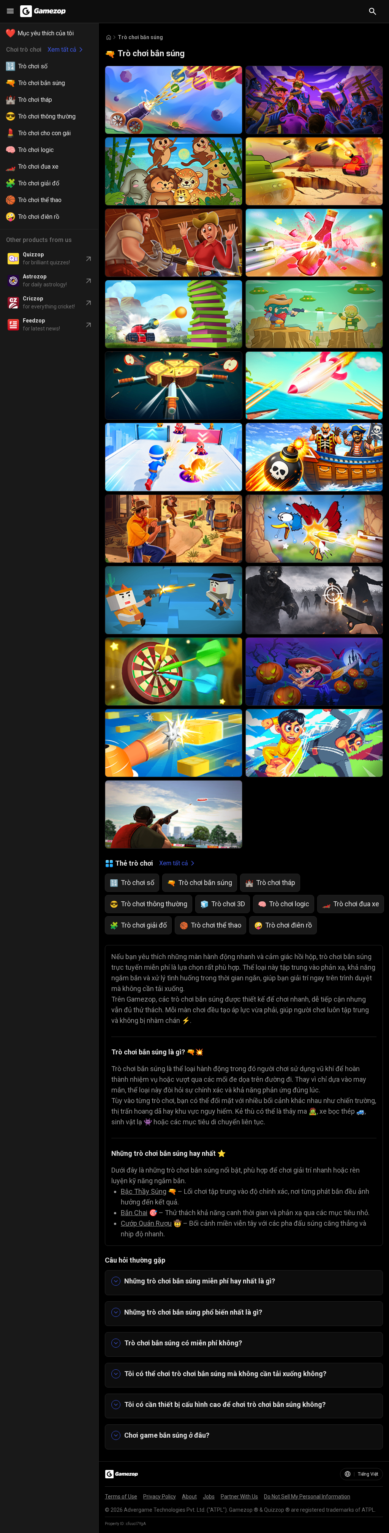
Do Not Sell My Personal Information (307, 1496)
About (189, 1496)
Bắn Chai (134, 1213)
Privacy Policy (159, 1496)
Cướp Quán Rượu (146, 1223)
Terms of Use (121, 1496)
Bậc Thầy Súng (143, 1191)
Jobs (209, 1496)
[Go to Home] (108, 37)
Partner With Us (239, 1496)
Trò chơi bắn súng (140, 37)
